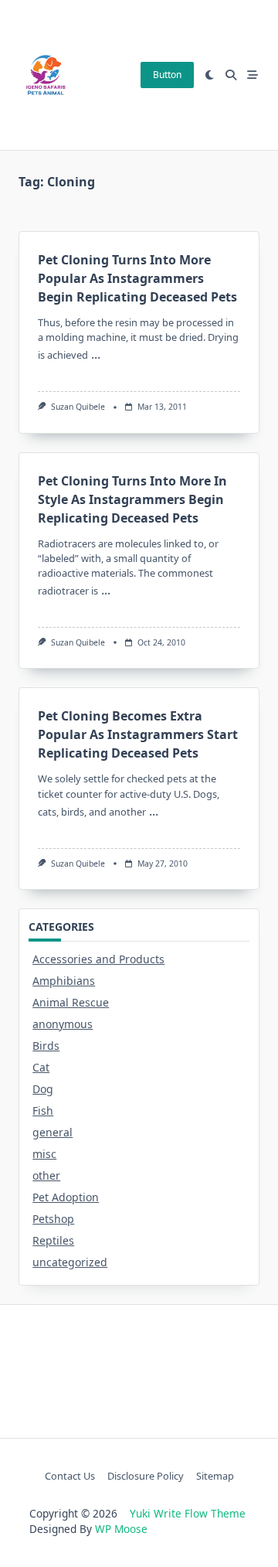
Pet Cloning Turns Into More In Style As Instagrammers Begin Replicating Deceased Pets (132, 499)
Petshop (53, 1218)
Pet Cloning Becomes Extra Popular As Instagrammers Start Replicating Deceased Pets (138, 734)
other (46, 1175)
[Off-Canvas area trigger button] (252, 75)
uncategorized (69, 1262)
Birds (45, 1045)
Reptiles (53, 1240)
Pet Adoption (65, 1197)
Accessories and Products (98, 959)
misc (44, 1153)
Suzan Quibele (78, 406)
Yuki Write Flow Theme (188, 1513)
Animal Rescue (70, 1002)
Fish (42, 1110)
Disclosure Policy (145, 1476)
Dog (42, 1089)
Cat (40, 1067)
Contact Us (70, 1476)
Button (167, 74)
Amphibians (63, 980)
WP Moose (121, 1528)
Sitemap (215, 1476)
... (95, 354)
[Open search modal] (230, 75)
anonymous (62, 1024)
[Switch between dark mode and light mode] (210, 75)
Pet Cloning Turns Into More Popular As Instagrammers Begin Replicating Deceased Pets (137, 278)
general (52, 1132)
